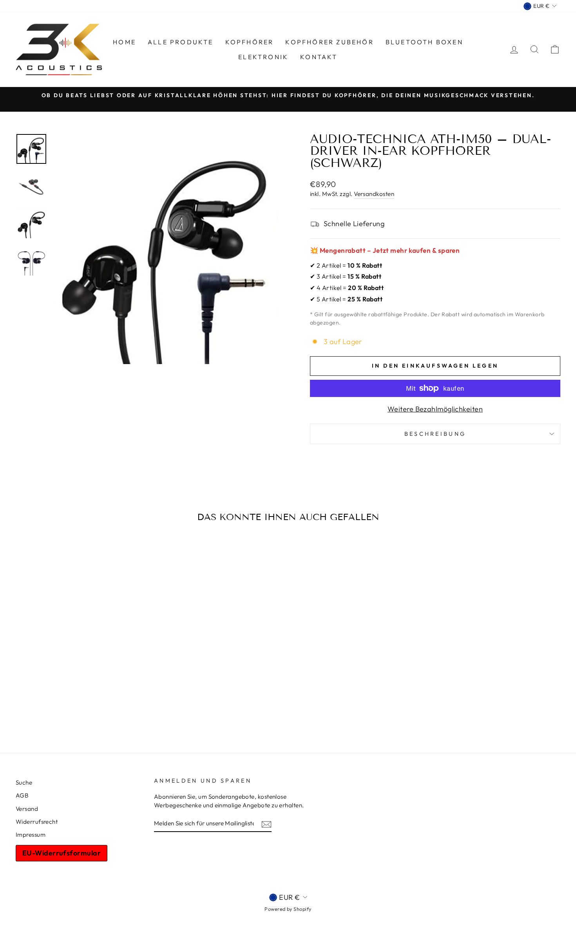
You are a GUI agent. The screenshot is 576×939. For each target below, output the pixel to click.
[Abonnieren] (266, 823)
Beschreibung (435, 433)
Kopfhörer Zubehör (329, 42)
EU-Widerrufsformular (61, 852)
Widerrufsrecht (37, 821)
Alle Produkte (181, 42)
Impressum (30, 834)
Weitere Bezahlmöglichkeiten (435, 408)
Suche (24, 782)
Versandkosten (374, 194)
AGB (22, 795)
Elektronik (263, 57)
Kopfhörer (249, 42)
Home (124, 42)
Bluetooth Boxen (424, 42)
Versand (27, 808)
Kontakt (318, 57)
